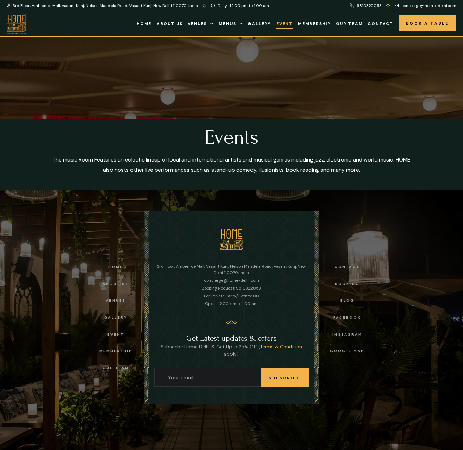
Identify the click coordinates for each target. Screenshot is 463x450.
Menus (227, 23)
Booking (347, 284)
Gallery (259, 23)
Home (144, 23)
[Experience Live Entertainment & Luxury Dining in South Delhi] (231, 238)
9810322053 (369, 5)
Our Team (349, 23)
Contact (381, 23)
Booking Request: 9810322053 (231, 288)
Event (284, 23)
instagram (347, 334)
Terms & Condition (281, 347)
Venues (197, 23)
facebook (347, 317)
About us (116, 284)
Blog (347, 300)
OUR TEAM (116, 368)
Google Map (347, 351)
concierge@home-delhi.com (428, 5)
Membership (314, 23)
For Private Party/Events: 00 (231, 296)
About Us (169, 23)
